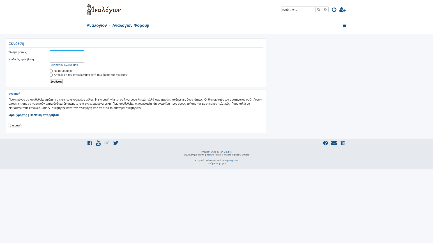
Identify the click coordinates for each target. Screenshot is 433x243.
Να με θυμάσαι (62, 70)
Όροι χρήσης (18, 115)
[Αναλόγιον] (104, 9)
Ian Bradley (226, 152)
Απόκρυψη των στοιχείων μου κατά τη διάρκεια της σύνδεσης (90, 74)
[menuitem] (334, 10)
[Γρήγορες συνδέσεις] (345, 25)
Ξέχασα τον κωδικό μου (64, 65)
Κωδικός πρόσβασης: (22, 59)
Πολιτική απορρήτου (44, 115)
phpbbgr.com (231, 160)
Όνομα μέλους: (18, 52)
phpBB (208, 154)
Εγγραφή (15, 125)
